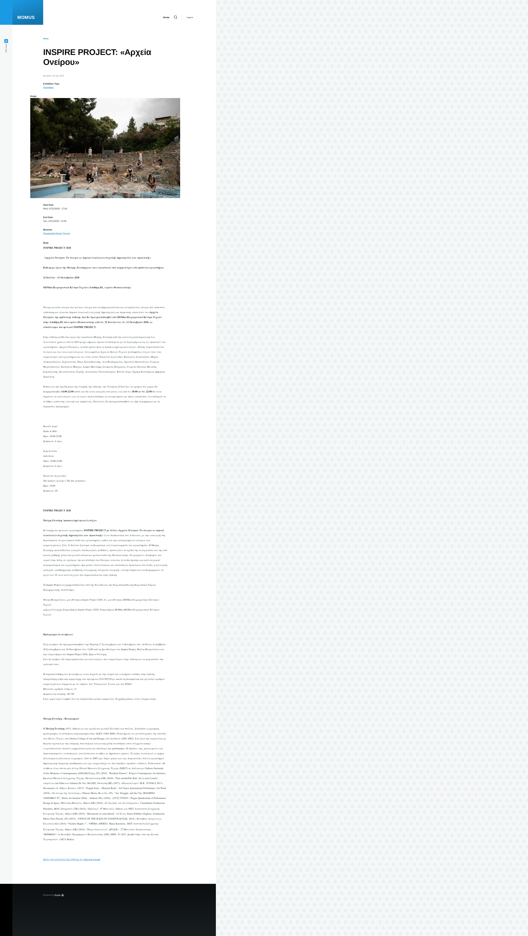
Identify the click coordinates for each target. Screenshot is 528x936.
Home (46, 38)
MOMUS (26, 17)
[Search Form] (175, 17)
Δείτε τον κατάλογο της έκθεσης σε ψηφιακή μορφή (71, 859)
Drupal (57, 895)
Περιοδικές (48, 87)
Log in (190, 17)
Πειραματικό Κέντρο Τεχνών (56, 233)
